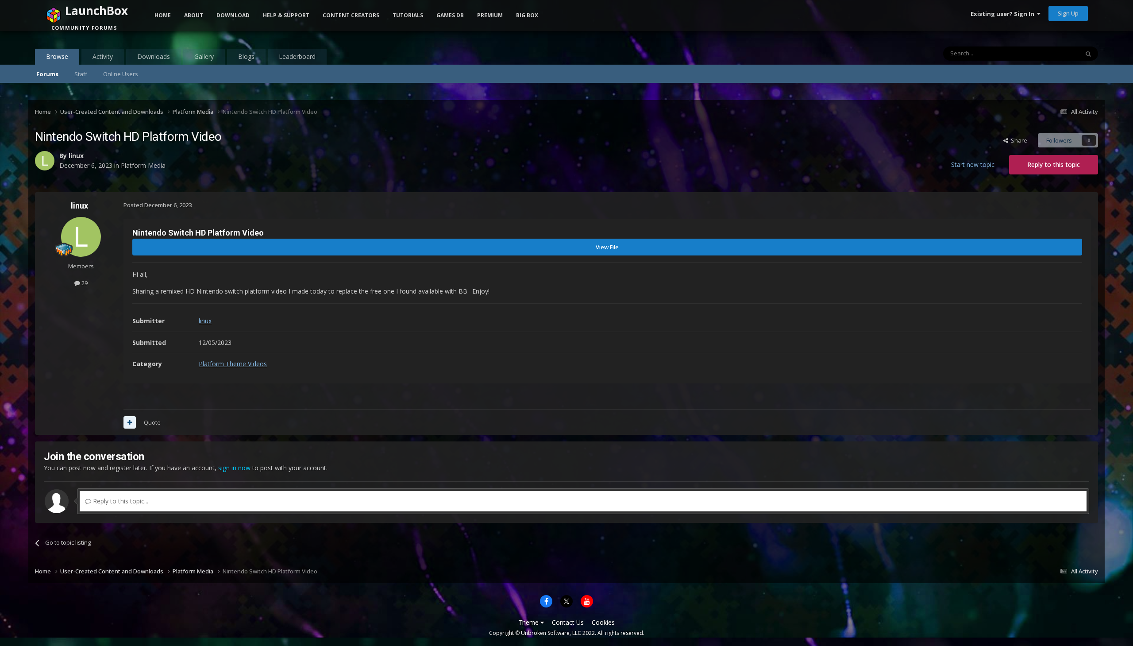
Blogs (246, 56)
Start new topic (972, 164)
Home (162, 15)
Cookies (603, 622)
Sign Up (1068, 13)
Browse (57, 56)
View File (607, 247)
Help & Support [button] (286, 15)
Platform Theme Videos (233, 364)
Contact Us (568, 622)
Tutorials (408, 15)
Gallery (204, 56)
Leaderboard (297, 56)
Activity (102, 56)
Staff (80, 74)
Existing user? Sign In (1004, 14)
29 (84, 283)
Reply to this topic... (119, 501)
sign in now (234, 468)
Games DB (450, 15)
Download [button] (233, 15)
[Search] (1088, 53)
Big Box (527, 15)
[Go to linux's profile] (81, 237)
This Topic (1054, 53)
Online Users (120, 74)
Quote (152, 422)
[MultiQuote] (129, 422)
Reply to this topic (1053, 164)
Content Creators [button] (351, 15)
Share (1017, 140)
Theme (529, 622)
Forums (47, 74)
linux (79, 205)
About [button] (193, 15)
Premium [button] (490, 15)
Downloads (153, 56)
